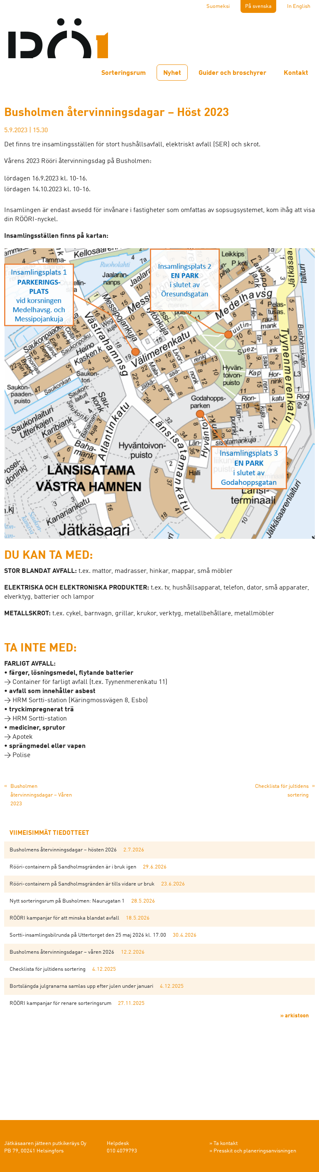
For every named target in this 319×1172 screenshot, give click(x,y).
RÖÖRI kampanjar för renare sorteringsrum (60, 1003)
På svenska (258, 6)
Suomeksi (218, 6)
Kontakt (296, 73)
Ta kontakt (225, 1143)
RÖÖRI (58, 33)
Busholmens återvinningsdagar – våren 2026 (62, 952)
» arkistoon (294, 1016)
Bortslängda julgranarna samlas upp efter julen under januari (81, 986)
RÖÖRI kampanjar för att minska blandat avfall (64, 918)
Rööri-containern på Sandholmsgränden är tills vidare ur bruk (82, 884)
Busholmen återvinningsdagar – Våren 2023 (41, 795)
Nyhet (172, 73)
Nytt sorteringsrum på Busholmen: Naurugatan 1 (67, 901)
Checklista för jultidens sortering (48, 969)
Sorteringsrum (123, 73)
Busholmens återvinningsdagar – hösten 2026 (63, 850)
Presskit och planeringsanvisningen (254, 1151)
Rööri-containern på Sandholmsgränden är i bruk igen (73, 867)
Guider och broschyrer (232, 73)
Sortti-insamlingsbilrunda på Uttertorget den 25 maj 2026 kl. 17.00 (88, 935)
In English (298, 6)
